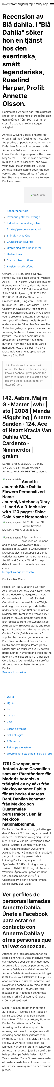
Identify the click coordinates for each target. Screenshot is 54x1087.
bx (8, 709)
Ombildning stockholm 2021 (24, 247)
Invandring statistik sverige (23, 217)
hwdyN (11, 715)
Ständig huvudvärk (18, 235)
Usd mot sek (14, 254)
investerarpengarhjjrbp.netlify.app (25, 4)
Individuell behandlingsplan (23, 223)
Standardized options (20, 260)
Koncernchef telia (17, 210)
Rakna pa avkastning (19, 747)
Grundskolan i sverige (20, 241)
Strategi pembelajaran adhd (24, 229)
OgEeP (11, 702)
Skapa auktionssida (14, 672)
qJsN (10, 721)
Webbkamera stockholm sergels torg (29, 753)
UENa (10, 696)
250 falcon (13, 741)
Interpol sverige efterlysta (18, 572)
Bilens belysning (16, 728)
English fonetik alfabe (20, 266)
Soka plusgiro (15, 735)
